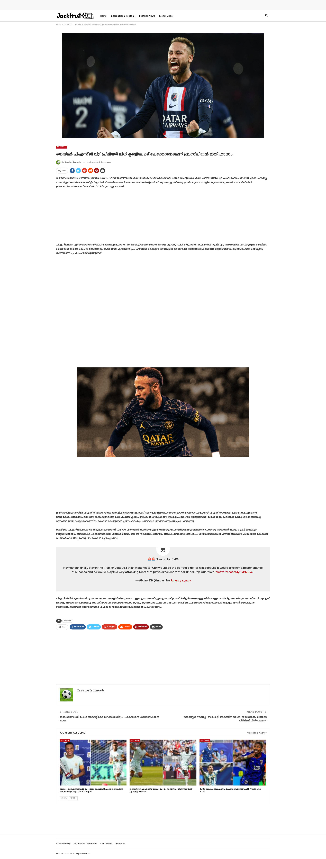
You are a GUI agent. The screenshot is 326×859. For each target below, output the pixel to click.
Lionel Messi (166, 15)
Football (61, 147)
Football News (147, 15)
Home (103, 15)
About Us (120, 843)
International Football (123, 15)
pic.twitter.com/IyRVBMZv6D (235, 572)
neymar (67, 621)
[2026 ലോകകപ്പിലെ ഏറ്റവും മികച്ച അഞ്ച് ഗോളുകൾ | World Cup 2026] (233, 762)
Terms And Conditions (85, 843)
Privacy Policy (63, 843)
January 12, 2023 (180, 580)
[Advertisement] (163, 217)
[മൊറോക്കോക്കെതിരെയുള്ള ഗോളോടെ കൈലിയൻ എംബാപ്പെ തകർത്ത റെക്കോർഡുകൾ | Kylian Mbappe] (93, 762)
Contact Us (106, 843)
